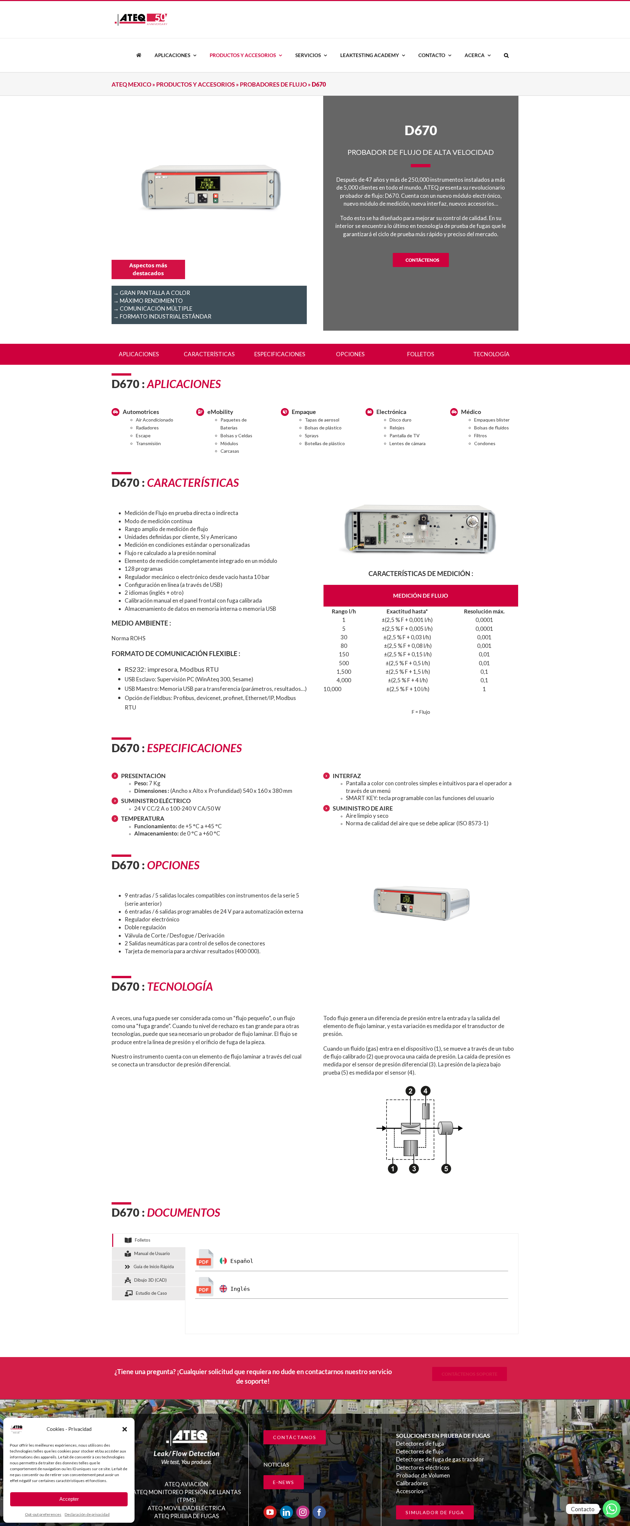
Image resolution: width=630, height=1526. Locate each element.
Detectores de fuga (420, 1443)
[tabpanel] (351, 1283)
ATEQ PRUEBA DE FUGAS (186, 1516)
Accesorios (410, 1491)
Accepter (69, 1499)
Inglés (238, 1289)
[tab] (148, 1240)
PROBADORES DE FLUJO (273, 84)
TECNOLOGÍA (491, 354)
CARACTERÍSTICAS (209, 354)
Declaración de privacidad (87, 1514)
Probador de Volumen (423, 1475)
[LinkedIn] (286, 1512)
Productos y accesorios (195, 84)
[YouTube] (270, 1512)
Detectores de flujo (420, 1451)
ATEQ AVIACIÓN (186, 1484)
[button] (124, 1429)
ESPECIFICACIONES (279, 354)
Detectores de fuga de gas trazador (440, 1459)
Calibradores (412, 1483)
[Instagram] (302, 1512)
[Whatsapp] (611, 1509)
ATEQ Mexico (131, 84)
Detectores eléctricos (423, 1467)
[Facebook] (319, 1512)
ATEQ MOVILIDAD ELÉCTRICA (186, 1508)
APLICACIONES (139, 354)
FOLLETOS (420, 354)
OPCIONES (350, 354)
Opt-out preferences (43, 1514)
